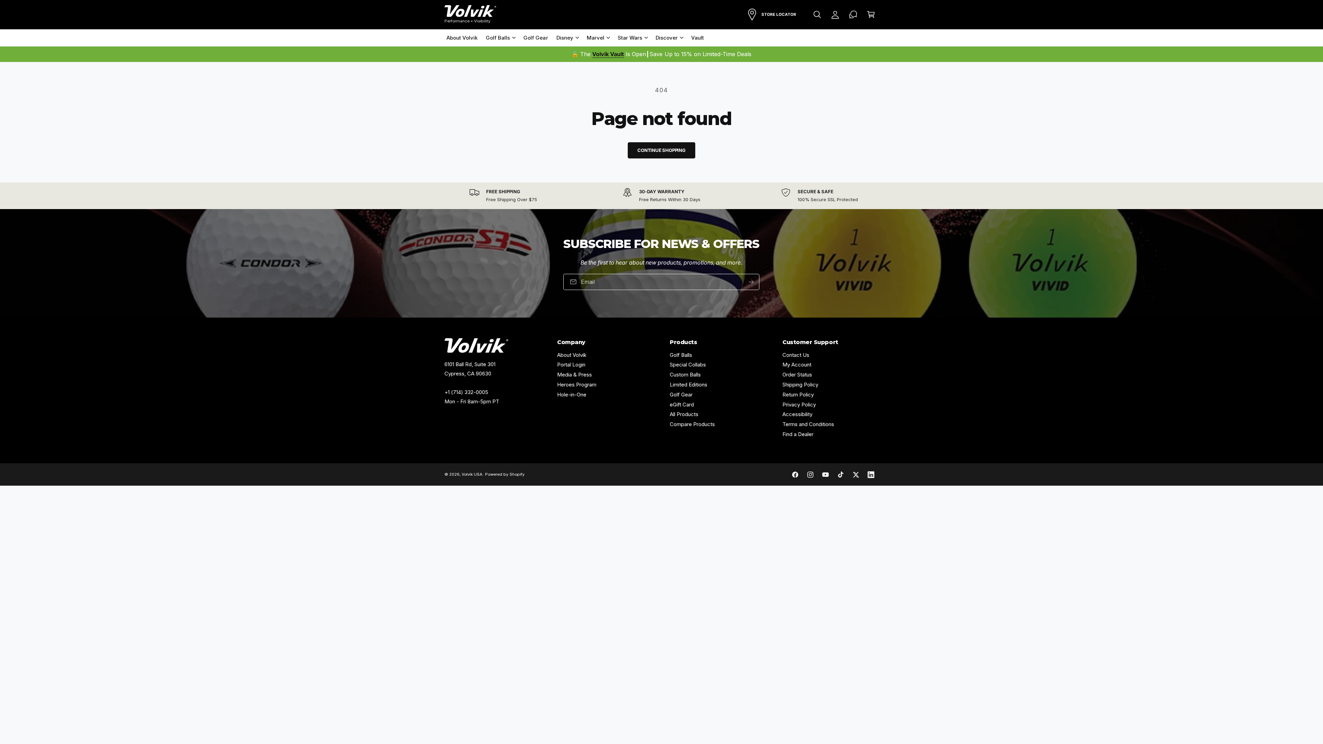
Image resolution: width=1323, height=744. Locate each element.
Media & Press (574, 374)
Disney (564, 37)
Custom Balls (685, 374)
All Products (684, 414)
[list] (661, 196)
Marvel (595, 37)
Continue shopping (661, 150)
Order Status (797, 374)
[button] (817, 14)
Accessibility (797, 414)
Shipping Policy (800, 384)
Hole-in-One (571, 394)
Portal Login (571, 364)
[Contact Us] (853, 14)
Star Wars (630, 37)
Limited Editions (688, 384)
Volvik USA (472, 474)
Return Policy (798, 394)
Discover (667, 37)
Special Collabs (688, 364)
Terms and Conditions (808, 424)
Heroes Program (576, 384)
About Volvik (571, 355)
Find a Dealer (797, 434)
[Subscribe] (751, 282)
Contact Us (795, 355)
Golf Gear (681, 394)
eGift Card (682, 404)
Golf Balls (498, 37)
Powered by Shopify (504, 474)
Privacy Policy (799, 404)
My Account (796, 364)
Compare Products (692, 424)
